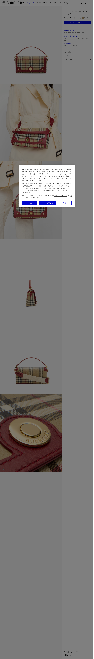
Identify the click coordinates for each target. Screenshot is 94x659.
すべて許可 (29, 203)
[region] (47, 186)
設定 (64, 203)
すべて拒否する (47, 203)
